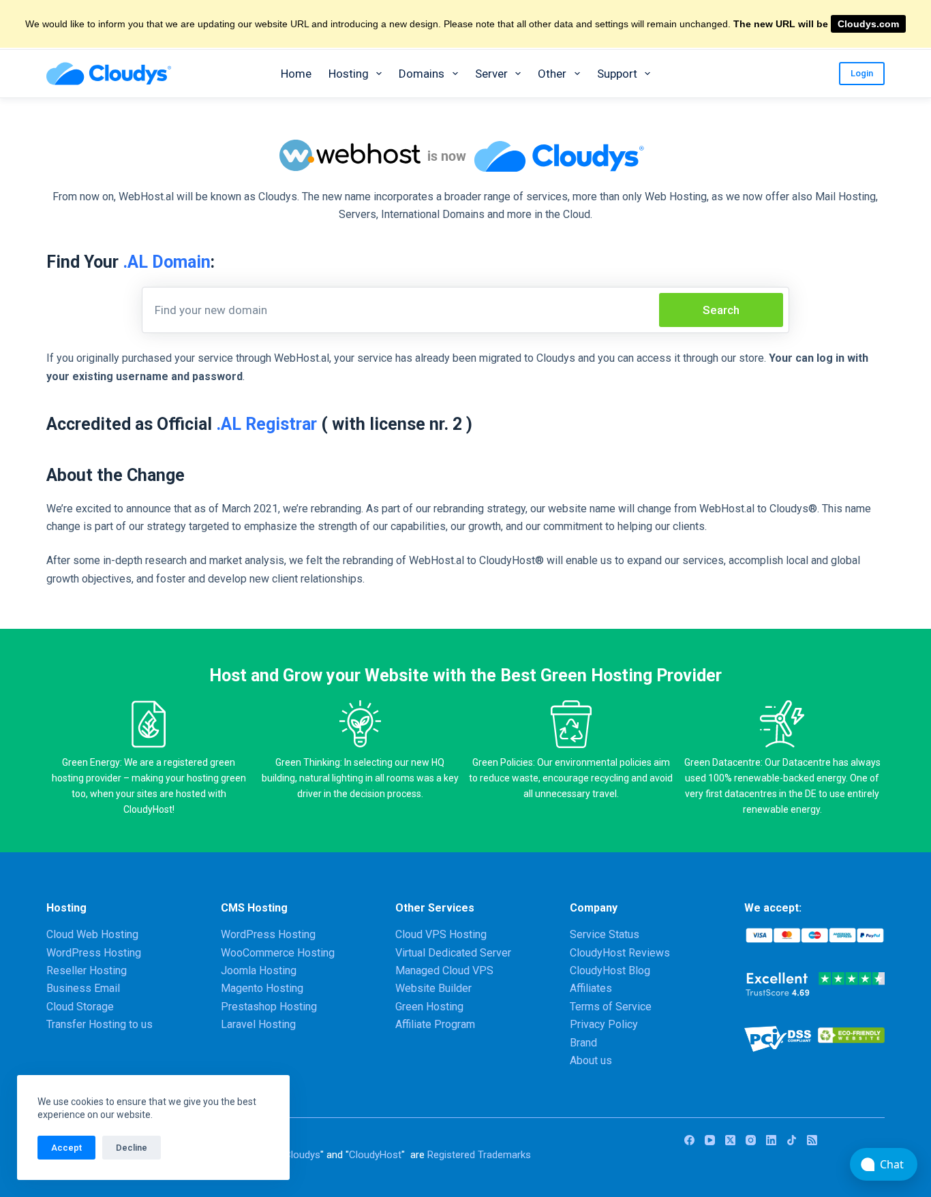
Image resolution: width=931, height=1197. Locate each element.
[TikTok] (792, 1140)
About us (591, 1060)
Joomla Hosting (258, 970)
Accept (66, 1147)
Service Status (604, 934)
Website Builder (433, 988)
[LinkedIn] (771, 1140)
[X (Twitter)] (730, 1140)
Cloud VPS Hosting (441, 934)
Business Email (83, 988)
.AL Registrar (266, 424)
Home (296, 73)
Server (491, 73)
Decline (131, 1147)
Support (617, 73)
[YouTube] (710, 1140)
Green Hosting (429, 1006)
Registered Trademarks (479, 1155)
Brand (583, 1042)
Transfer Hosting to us (99, 1024)
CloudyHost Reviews (620, 952)
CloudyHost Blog (610, 970)
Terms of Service (611, 1006)
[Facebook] (689, 1140)
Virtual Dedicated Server (453, 952)
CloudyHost (375, 1155)
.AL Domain (167, 262)
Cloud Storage (80, 1006)
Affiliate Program (435, 1024)
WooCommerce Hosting (278, 952)
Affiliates (591, 988)
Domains (421, 73)
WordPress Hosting (93, 952)
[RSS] (812, 1140)
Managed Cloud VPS (444, 970)
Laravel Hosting (258, 1024)
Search (721, 310)
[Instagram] (751, 1140)
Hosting (349, 73)
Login (862, 73)
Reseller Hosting (86, 970)
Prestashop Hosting (269, 1006)
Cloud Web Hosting (92, 934)
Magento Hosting (262, 988)
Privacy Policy (604, 1024)
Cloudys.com (868, 23)
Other (552, 73)
